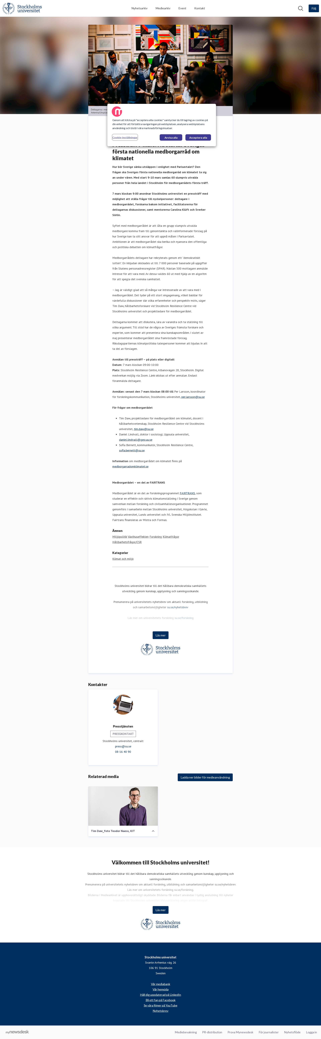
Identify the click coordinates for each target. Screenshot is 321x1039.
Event (182, 8)
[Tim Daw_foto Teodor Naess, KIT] (123, 806)
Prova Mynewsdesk (240, 1032)
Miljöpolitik (119, 537)
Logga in (311, 1032)
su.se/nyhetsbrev (177, 607)
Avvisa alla (171, 137)
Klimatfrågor (171, 537)
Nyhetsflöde (292, 1032)
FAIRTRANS (187, 493)
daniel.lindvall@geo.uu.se (135, 440)
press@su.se (123, 746)
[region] (161, 125)
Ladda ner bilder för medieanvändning (205, 777)
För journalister (269, 1032)
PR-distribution (212, 1032)
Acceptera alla (198, 137)
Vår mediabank (160, 984)
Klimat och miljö (123, 559)
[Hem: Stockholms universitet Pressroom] (22, 8)
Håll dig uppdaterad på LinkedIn (160, 995)
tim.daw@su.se (143, 429)
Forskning (155, 537)
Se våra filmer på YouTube (160, 1005)
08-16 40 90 (123, 752)
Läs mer (160, 635)
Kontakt (199, 8)
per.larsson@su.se (193, 397)
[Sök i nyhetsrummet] (300, 8)
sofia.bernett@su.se (132, 450)
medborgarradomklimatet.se (130, 466)
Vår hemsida (161, 989)
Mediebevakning (186, 1032)
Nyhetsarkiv (139, 8)
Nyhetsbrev (160, 1011)
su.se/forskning (184, 618)
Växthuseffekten (138, 537)
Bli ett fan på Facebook (161, 1000)
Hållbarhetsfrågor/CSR (127, 542)
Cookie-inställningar (125, 137)
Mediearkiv (162, 8)
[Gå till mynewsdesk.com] (17, 1032)
